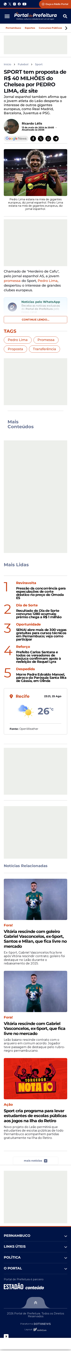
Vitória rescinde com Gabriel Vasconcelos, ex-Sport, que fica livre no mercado (34, 1028)
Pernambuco (13, 27)
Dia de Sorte (27, 605)
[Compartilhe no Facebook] (33, 138)
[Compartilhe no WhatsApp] (48, 138)
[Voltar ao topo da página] (35, 1302)
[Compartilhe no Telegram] (56, 138)
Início (7, 64)
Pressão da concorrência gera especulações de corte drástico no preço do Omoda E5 (41, 593)
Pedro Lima (48, 281)
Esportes (30, 27)
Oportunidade (28, 624)
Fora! (8, 925)
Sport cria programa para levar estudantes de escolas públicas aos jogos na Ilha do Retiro (35, 1115)
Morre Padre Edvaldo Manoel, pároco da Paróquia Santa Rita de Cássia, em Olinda (41, 677)
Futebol (23, 64)
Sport (39, 64)
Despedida (25, 669)
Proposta (15, 349)
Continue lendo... (35, 319)
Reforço (23, 646)
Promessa (46, 340)
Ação (8, 1104)
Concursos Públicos (50, 27)
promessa (12, 281)
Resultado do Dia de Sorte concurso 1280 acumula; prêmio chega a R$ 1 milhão (39, 614)
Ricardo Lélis (32, 123)
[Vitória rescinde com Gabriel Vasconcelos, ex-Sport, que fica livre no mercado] (35, 991)
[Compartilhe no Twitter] (41, 138)
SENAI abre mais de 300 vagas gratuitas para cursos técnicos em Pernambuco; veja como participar (41, 634)
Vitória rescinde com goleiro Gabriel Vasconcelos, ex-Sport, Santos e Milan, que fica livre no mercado (35, 939)
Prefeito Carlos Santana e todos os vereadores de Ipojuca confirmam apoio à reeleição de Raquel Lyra (38, 657)
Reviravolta (26, 583)
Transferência (44, 349)
